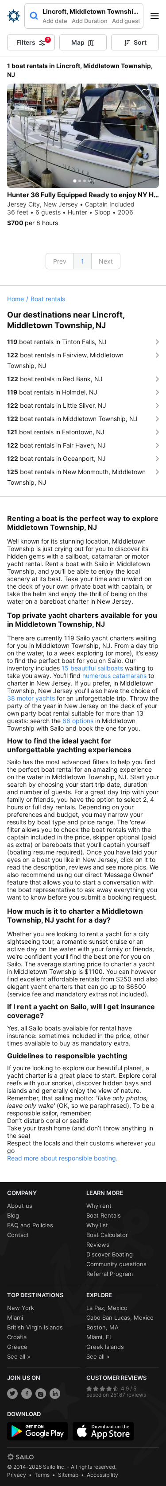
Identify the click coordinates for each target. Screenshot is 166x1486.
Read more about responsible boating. (62, 1158)
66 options (77, 720)
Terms (42, 1474)
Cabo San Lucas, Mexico (120, 1317)
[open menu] (157, 16)
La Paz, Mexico (106, 1307)
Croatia (17, 1336)
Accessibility (102, 1474)
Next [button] (106, 261)
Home (15, 299)
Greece (17, 1346)
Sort (140, 42)
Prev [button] (59, 261)
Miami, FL (99, 1336)
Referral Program (109, 1273)
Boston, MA (102, 1327)
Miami (15, 1317)
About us (19, 1205)
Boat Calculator (107, 1234)
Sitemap (68, 1474)
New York (20, 1307)
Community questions (116, 1264)
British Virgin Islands (35, 1327)
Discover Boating (109, 1254)
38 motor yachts (31, 698)
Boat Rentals (103, 1215)
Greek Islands (105, 1346)
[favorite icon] (146, 93)
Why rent (99, 1205)
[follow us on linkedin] (55, 1393)
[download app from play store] (37, 1431)
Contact (18, 1234)
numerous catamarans (114, 675)
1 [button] (82, 261)
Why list (97, 1225)
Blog (13, 1215)
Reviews (97, 1244)
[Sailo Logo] (13, 16)
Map (78, 42)
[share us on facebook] (26, 1393)
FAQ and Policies (30, 1225)
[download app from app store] (103, 1431)
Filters (32, 41)
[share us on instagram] (40, 1393)
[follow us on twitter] (12, 1393)
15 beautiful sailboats (92, 668)
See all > (19, 1356)
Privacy (16, 1474)
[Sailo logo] (20, 1456)
